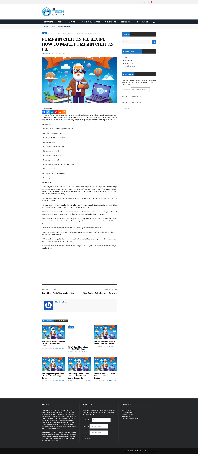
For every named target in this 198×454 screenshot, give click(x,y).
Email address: (126, 90)
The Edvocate (110, 22)
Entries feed (129, 60)
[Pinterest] (56, 112)
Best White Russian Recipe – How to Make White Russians (53, 343)
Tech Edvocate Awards (91, 22)
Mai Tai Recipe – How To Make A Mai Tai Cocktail (104, 342)
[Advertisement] (79, 265)
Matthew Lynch (47, 53)
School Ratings (142, 22)
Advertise (72, 22)
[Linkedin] (52, 112)
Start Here (48, 22)
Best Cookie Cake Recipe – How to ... (100, 293)
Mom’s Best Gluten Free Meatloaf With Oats (78, 348)
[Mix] (64, 112)
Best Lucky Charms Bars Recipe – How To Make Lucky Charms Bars (78, 376)
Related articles (48, 320)
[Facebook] (44, 112)
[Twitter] (48, 112)
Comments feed (130, 63)
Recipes (45, 33)
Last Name (125, 103)
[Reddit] (60, 112)
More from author (61, 320)
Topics (60, 22)
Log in (127, 57)
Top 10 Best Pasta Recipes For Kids (58, 293)
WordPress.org (130, 66)
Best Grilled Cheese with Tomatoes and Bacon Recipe (104, 376)
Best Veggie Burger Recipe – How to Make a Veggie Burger (53, 376)
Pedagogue (125, 22)
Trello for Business (63, 26)
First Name (125, 96)
